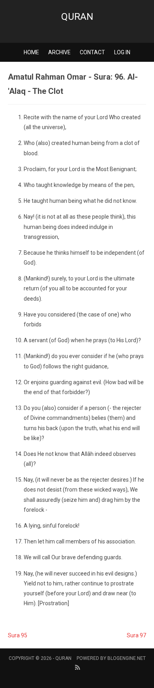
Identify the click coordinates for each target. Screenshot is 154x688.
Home (31, 52)
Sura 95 (17, 635)
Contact (92, 52)
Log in (122, 52)
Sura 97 (136, 635)
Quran (77, 16)
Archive (59, 52)
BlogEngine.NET (126, 658)
